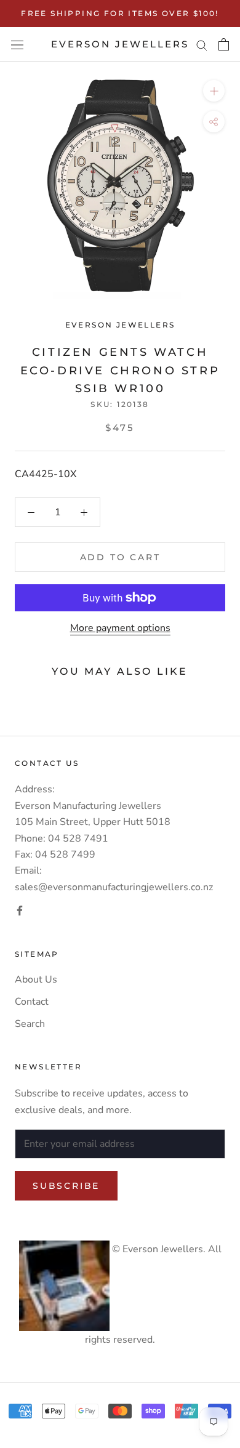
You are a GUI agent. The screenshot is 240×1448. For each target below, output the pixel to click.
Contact (32, 1001)
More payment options (120, 628)
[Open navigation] (17, 44)
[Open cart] (223, 44)
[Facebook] (20, 910)
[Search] (201, 44)
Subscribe (66, 1185)
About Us (36, 979)
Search (30, 1024)
